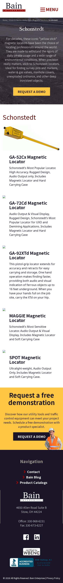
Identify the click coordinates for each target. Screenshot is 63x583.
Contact (33, 471)
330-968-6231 (36, 521)
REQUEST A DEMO (32, 91)
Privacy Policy (53, 578)
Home (6, 4)
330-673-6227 (34, 525)
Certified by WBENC (31, 551)
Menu (52, 9)
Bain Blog (33, 477)
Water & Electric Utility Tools (20, 20)
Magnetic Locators (40, 20)
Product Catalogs (33, 482)
